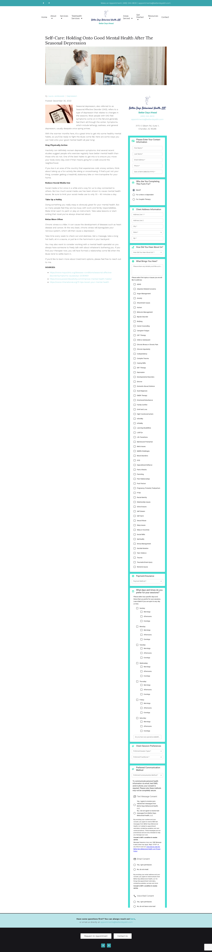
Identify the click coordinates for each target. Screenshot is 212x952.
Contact (165, 17)
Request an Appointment (96, 936)
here (132, 919)
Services (64, 16)
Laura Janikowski (56, 96)
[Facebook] (43, 3)
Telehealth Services (77, 17)
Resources (153, 16)
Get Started (139, 16)
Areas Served (126, 17)
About (53, 16)
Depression (72, 96)
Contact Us (122, 936)
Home (44, 17)
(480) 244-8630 (130, 3)
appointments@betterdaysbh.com (154, 3)
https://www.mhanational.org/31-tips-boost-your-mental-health (80, 282)
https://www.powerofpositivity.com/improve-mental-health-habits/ (81, 279)
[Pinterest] (49, 3)
